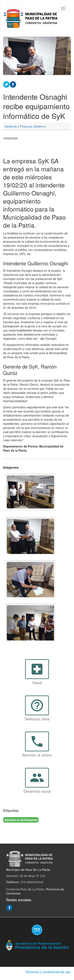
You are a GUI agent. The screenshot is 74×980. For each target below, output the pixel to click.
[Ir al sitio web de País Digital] (37, 930)
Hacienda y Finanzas (18, 126)
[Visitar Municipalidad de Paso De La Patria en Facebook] (9, 907)
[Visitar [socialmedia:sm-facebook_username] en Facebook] (13, 84)
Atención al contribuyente (21, 820)
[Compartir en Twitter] (6, 84)
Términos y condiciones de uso (48, 971)
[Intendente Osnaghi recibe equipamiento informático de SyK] (30, 492)
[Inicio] (31, 18)
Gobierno (40, 126)
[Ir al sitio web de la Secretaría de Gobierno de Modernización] (37, 945)
